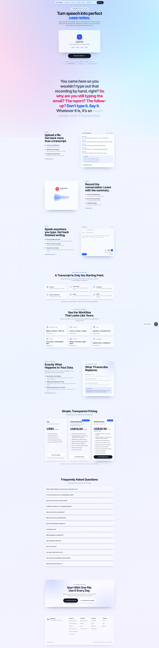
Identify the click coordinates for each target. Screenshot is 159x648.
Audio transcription (73, 623)
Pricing (83, 2)
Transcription (66, 2)
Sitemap (104, 626)
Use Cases (78, 2)
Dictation (73, 2)
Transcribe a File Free (78, 55)
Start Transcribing (56, 455)
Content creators (83, 628)
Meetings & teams (83, 620)
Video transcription (73, 628)
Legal (81, 626)
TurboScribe (93, 620)
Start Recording (88, 208)
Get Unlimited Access (79, 456)
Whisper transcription (73, 631)
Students (82, 623)
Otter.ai (92, 623)
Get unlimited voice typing (50, 254)
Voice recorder (72, 634)
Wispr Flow (93, 626)
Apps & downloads (72, 620)
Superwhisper (94, 628)
